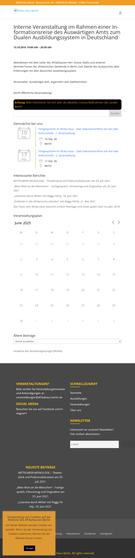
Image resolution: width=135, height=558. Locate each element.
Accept (29, 548)
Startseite (75, 392)
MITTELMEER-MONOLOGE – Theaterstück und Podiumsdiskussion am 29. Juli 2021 (62, 180)
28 (98, 305)
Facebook (48, 409)
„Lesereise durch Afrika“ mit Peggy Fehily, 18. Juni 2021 (46, 196)
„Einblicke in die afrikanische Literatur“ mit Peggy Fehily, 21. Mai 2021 (54, 201)
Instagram (106, 533)
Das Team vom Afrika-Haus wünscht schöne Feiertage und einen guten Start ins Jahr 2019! (67, 206)
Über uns (75, 410)
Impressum (73, 533)
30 (21, 321)
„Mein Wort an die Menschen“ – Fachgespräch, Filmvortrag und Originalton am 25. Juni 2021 (41, 492)
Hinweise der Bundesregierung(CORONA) (38, 351)
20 (83, 290)
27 (36, 244)
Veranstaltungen (80, 404)
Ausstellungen (78, 398)
